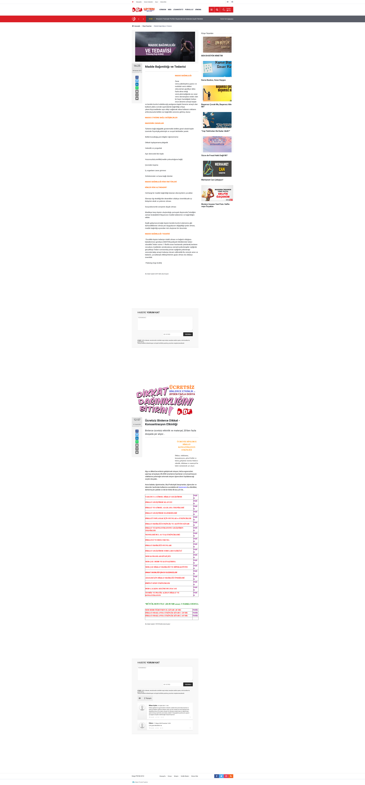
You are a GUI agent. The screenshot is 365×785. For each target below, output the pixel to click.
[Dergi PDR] (144, 9)
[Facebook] (136, 77)
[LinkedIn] (136, 84)
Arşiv (156, 2)
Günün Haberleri (148, 2)
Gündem (162, 9)
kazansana (183, 487)
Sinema (198, 9)
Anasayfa (162, 776)
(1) (162, 728)
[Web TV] (228, 2)
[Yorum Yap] (136, 98)
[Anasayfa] (133, 2)
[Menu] (211, 10)
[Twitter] (136, 80)
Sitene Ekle (163, 2)
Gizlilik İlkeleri (185, 776)
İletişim (176, 776)
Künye (170, 776)
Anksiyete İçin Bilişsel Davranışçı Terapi (169, 19)
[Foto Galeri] (232, 2)
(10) (158, 717)
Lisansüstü (178, 9)
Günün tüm (226, 19)
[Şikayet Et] (190, 717)
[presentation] (138, 19)
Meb (169, 9)
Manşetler (139, 2)
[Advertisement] (122, 55)
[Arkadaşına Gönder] (136, 91)
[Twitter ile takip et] (221, 776)
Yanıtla (152, 717)
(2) (163, 717)
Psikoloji (189, 9)
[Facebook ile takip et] (216, 776)
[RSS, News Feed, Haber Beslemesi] (231, 776)
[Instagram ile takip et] (226, 776)
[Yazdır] (136, 94)
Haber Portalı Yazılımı (141, 782)
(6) (158, 728)
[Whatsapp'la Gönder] (136, 87)
